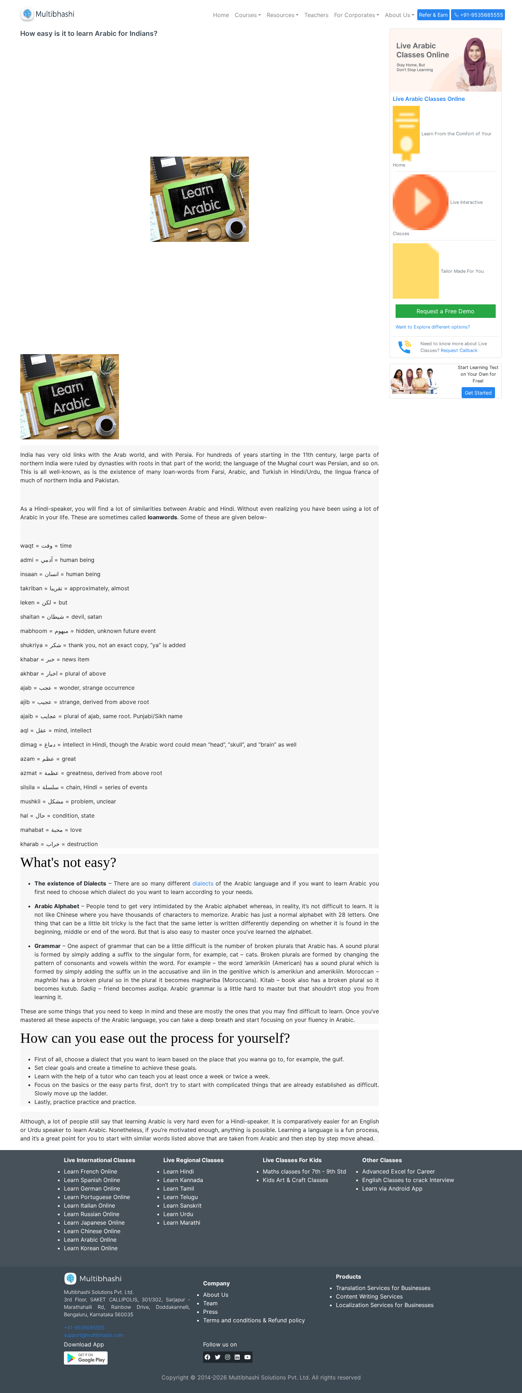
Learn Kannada (183, 1179)
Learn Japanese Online (94, 1222)
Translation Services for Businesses (383, 1287)
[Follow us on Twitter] (217, 1357)
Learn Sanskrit (182, 1205)
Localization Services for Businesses (385, 1304)
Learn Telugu (180, 1196)
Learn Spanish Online (92, 1179)
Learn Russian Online (91, 1214)
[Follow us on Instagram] (228, 1357)
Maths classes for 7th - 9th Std (304, 1171)
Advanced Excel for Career (398, 1171)
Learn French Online (90, 1171)
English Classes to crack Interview (408, 1179)
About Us (215, 1294)
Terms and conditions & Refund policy (254, 1320)
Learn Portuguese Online (97, 1196)
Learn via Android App (392, 1188)
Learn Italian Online (89, 1205)
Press (210, 1311)
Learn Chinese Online (92, 1231)
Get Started (478, 393)
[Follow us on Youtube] (247, 1357)
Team (210, 1303)
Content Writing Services (369, 1296)
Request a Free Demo (445, 311)
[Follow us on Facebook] (207, 1357)
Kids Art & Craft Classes (295, 1179)
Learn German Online (92, 1188)
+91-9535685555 (84, 1327)
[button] (248, 15)
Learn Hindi (178, 1171)
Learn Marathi (181, 1222)
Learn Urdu (178, 1214)
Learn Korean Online (91, 1248)
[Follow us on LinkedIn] (237, 1357)
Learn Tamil (178, 1188)
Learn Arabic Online (90, 1239)
